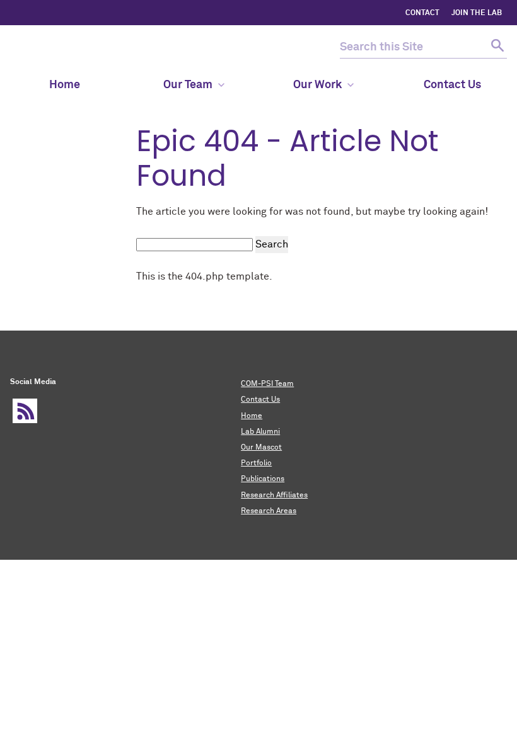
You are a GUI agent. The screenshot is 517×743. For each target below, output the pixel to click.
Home (251, 416)
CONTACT (422, 13)
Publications (262, 479)
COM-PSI (46, 47)
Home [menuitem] (64, 85)
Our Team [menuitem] (187, 85)
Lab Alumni (260, 432)
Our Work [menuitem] (317, 85)
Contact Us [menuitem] (452, 85)
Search (271, 244)
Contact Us (260, 400)
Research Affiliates (274, 495)
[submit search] (496, 48)
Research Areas (268, 511)
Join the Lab (476, 13)
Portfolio (256, 463)
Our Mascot (261, 447)
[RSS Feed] (25, 411)
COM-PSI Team (267, 384)
